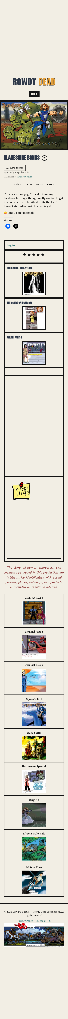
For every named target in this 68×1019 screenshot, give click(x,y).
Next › (39, 184)
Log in (11, 245)
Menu (34, 94)
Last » (50, 184)
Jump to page (14, 167)
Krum (29, 177)
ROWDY (34, 81)
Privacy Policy (25, 921)
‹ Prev (28, 184)
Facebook (41, 921)
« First (18, 184)
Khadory (21, 177)
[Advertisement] (34, 35)
